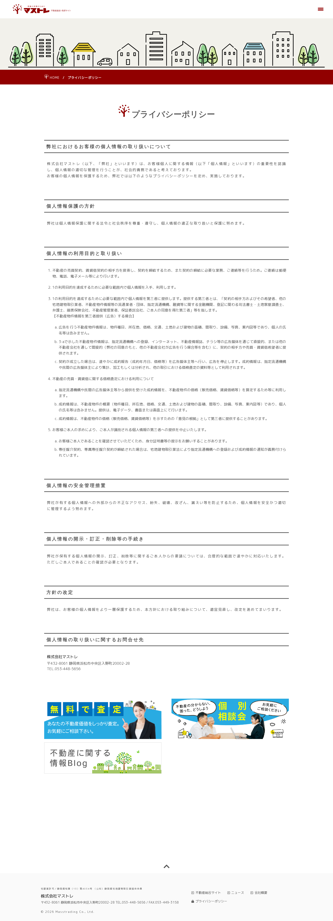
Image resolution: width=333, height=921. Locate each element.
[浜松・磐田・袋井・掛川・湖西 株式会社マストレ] (42, 9)
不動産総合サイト (208, 892)
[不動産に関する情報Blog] (103, 758)
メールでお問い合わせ (229, 848)
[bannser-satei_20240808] (103, 719)
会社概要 (261, 892)
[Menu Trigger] (320, 9)
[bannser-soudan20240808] (230, 719)
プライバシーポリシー (211, 901)
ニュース (237, 892)
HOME (55, 77)
